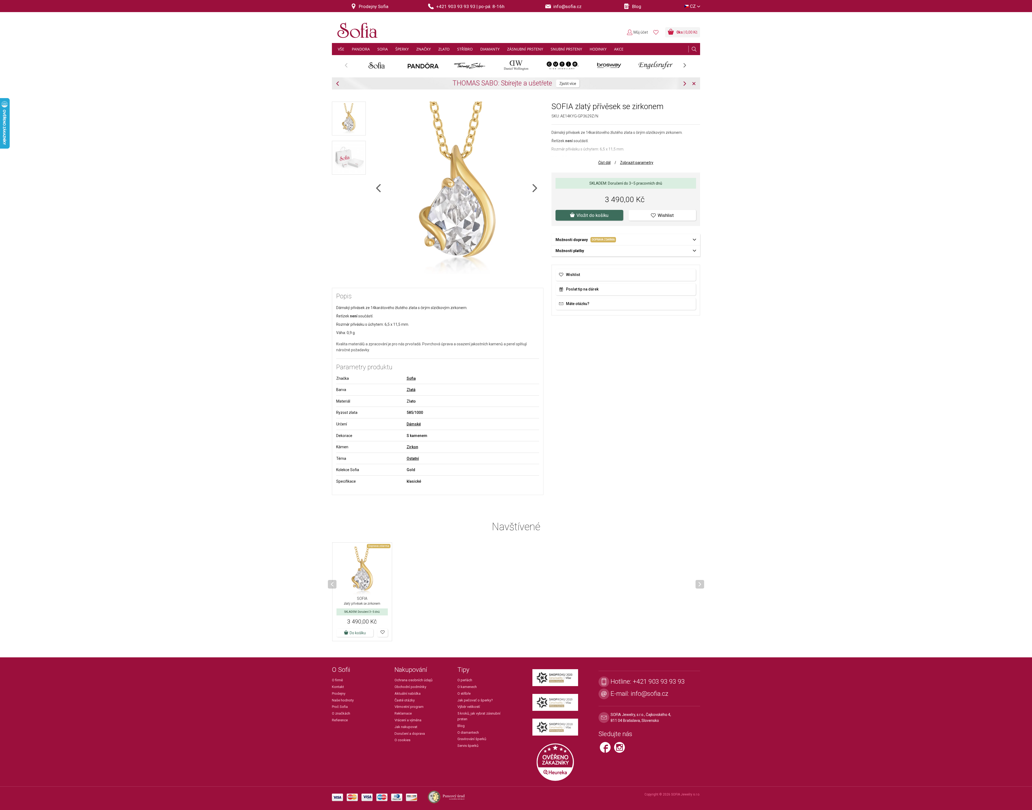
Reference (340, 720)
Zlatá (411, 390)
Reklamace (403, 713)
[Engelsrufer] (655, 65)
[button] (382, 633)
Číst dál (604, 162)
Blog (461, 726)
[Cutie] (562, 65)
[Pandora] (423, 65)
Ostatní (413, 458)
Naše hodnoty (343, 700)
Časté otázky (405, 700)
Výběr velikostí (468, 707)
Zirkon (412, 447)
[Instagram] (621, 750)
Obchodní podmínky (410, 687)
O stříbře (464, 693)
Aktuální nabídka (408, 693)
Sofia (411, 378)
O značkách (341, 713)
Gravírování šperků (471, 739)
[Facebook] (607, 750)
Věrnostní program (409, 707)
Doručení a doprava (410, 734)
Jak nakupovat (406, 727)
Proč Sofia (340, 707)
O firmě (337, 680)
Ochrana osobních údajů (413, 680)
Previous (383, 191)
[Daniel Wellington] (516, 65)
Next (539, 191)
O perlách (464, 680)
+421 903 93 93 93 (659, 681)
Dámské (414, 424)
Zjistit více (646, 83)
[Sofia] (356, 28)
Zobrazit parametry (636, 162)
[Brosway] (609, 65)
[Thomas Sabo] (469, 65)
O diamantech (468, 732)
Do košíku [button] (358, 633)
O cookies (402, 740)
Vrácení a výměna (408, 720)
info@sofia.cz (649, 693)
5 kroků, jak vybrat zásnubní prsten (478, 716)
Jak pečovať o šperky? (475, 700)
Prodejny (338, 693)
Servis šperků (467, 746)
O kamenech (467, 687)
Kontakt (338, 687)
